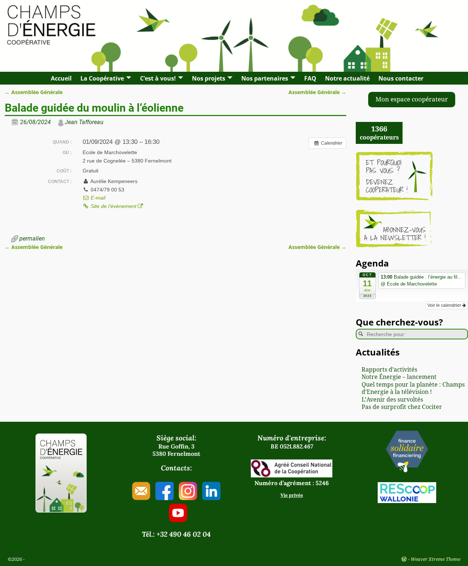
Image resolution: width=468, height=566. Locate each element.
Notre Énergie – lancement (399, 376)
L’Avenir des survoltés (392, 399)
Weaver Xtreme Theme (435, 559)
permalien (32, 238)
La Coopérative (102, 78)
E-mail (97, 198)
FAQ (310, 78)
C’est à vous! (158, 78)
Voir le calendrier (444, 305)
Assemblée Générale (34, 92)
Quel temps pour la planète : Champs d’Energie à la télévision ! (413, 388)
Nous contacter (400, 78)
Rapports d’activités (389, 369)
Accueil (61, 78)
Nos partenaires (264, 78)
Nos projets (208, 78)
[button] (411, 99)
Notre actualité (347, 78)
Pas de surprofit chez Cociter (402, 406)
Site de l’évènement (113, 206)
